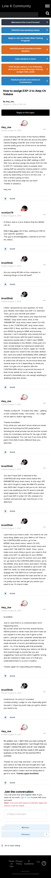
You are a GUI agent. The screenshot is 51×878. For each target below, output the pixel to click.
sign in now (26, 797)
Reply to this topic (25, 112)
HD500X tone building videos (25, 30)
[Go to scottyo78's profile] (24, 208)
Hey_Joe (10, 101)
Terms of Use (11, 863)
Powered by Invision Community (25, 874)
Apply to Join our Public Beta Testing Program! (25, 39)
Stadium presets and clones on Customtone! (25, 81)
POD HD (22, 104)
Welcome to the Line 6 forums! (25, 22)
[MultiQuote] (5, 198)
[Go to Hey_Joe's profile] (24, 123)
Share (26, 827)
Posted (11, 130)
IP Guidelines (29, 862)
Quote (12, 198)
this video (14, 231)
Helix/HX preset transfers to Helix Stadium (25, 49)
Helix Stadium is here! (25, 59)
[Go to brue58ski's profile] (24, 259)
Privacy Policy (19, 862)
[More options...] (44, 129)
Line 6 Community (16, 6)
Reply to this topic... (18, 814)
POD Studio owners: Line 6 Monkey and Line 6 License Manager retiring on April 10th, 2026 (25, 69)
